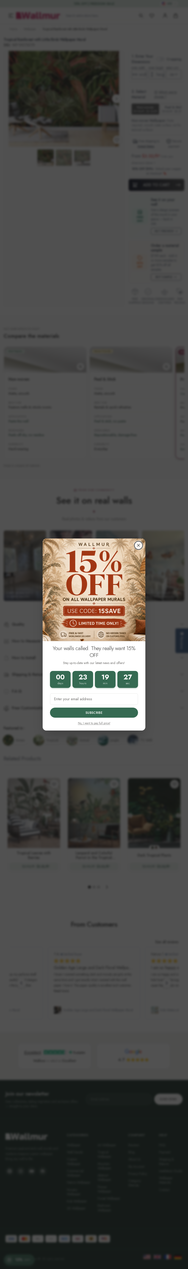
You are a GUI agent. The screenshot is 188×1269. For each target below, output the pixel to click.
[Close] (138, 545)
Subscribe (94, 712)
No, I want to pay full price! (94, 723)
